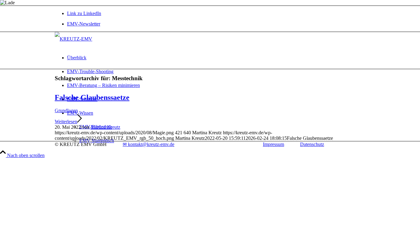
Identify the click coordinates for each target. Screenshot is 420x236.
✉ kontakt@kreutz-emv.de (148, 144)
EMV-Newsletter (83, 23)
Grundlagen (66, 110)
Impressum (273, 144)
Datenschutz (312, 144)
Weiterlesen (66, 121)
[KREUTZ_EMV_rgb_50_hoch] (73, 38)
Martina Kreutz (105, 127)
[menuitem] (216, 24)
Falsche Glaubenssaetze (92, 97)
